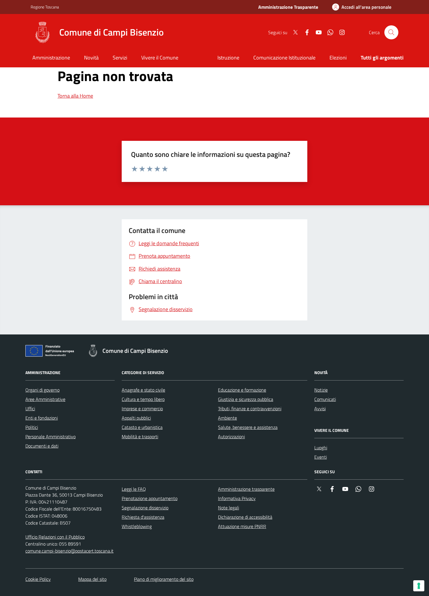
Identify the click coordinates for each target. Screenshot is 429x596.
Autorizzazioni (231, 436)
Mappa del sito (92, 579)
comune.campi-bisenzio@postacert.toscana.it (69, 550)
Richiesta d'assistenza (143, 516)
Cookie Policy (38, 579)
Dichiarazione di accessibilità (245, 516)
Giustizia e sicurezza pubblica (245, 399)
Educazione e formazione (242, 389)
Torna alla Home (75, 96)
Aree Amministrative (45, 399)
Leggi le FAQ (134, 488)
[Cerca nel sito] (391, 32)
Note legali (228, 507)
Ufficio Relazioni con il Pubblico (55, 536)
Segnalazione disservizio (145, 507)
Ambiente (227, 417)
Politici (31, 427)
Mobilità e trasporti (140, 436)
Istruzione (228, 58)
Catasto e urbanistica (142, 427)
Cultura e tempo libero (143, 399)
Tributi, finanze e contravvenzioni (249, 408)
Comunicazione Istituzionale (284, 58)
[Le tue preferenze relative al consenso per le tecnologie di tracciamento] (418, 585)
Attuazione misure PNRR (242, 526)
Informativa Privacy (237, 498)
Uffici (30, 408)
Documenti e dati (41, 445)
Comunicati (325, 399)
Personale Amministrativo (50, 436)
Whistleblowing (137, 526)
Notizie (321, 389)
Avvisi (320, 408)
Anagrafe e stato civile (143, 389)
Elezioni (338, 58)
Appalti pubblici (136, 417)
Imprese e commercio (142, 408)
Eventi (320, 456)
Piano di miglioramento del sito (163, 579)
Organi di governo (42, 389)
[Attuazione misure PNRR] (51, 352)
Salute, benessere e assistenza (248, 427)
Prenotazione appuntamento (149, 498)
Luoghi (320, 447)
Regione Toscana (45, 7)
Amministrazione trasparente (246, 488)
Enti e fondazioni (41, 417)
